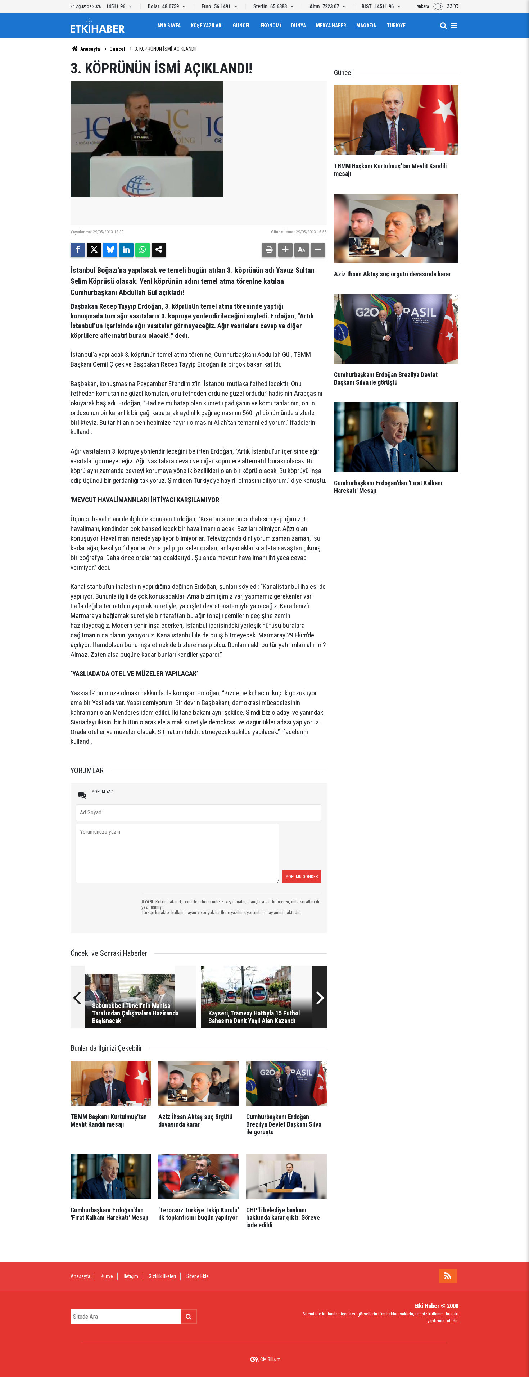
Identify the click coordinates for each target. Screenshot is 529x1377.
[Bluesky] (110, 250)
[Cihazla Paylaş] (159, 250)
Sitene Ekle (197, 1276)
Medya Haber (331, 25)
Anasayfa (89, 49)
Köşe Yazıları (207, 25)
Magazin (366, 25)
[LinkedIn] (126, 250)
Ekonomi (271, 25)
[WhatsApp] (142, 250)
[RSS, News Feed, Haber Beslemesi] (448, 1276)
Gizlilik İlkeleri (162, 1276)
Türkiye (396, 25)
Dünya (298, 25)
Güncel (241, 25)
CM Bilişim (270, 1359)
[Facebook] (78, 250)
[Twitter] (94, 250)
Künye (107, 1276)
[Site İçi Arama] (443, 25)
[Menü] (453, 25)
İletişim (130, 1276)
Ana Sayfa (169, 25)
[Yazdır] (269, 250)
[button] (285, 250)
